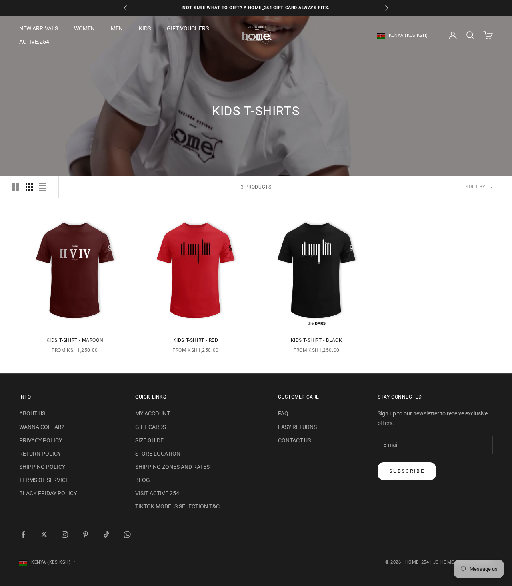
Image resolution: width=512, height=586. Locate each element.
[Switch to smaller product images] (29, 187)
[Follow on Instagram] (65, 534)
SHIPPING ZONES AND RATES (172, 467)
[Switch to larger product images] (15, 187)
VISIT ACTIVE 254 (157, 493)
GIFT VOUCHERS (188, 28)
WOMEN (84, 28)
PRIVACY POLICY (40, 440)
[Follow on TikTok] (106, 534)
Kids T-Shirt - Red (195, 340)
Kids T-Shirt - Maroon (75, 340)
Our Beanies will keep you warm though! (279, 8)
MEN (117, 28)
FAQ (283, 413)
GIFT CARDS (150, 427)
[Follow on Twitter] (44, 534)
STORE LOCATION (157, 453)
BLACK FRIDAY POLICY (48, 493)
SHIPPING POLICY (42, 467)
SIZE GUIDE (149, 440)
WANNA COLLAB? (41, 427)
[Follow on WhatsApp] (127, 534)
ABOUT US (32, 413)
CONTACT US (294, 440)
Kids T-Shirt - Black (316, 340)
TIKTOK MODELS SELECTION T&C (177, 506)
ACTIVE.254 (34, 41)
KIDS (145, 28)
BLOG (142, 480)
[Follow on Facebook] (23, 534)
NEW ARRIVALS (38, 28)
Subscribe (406, 471)
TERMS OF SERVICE (44, 480)
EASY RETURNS (297, 427)
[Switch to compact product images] (42, 187)
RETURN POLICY (40, 453)
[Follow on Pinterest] (86, 534)
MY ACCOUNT (152, 413)
